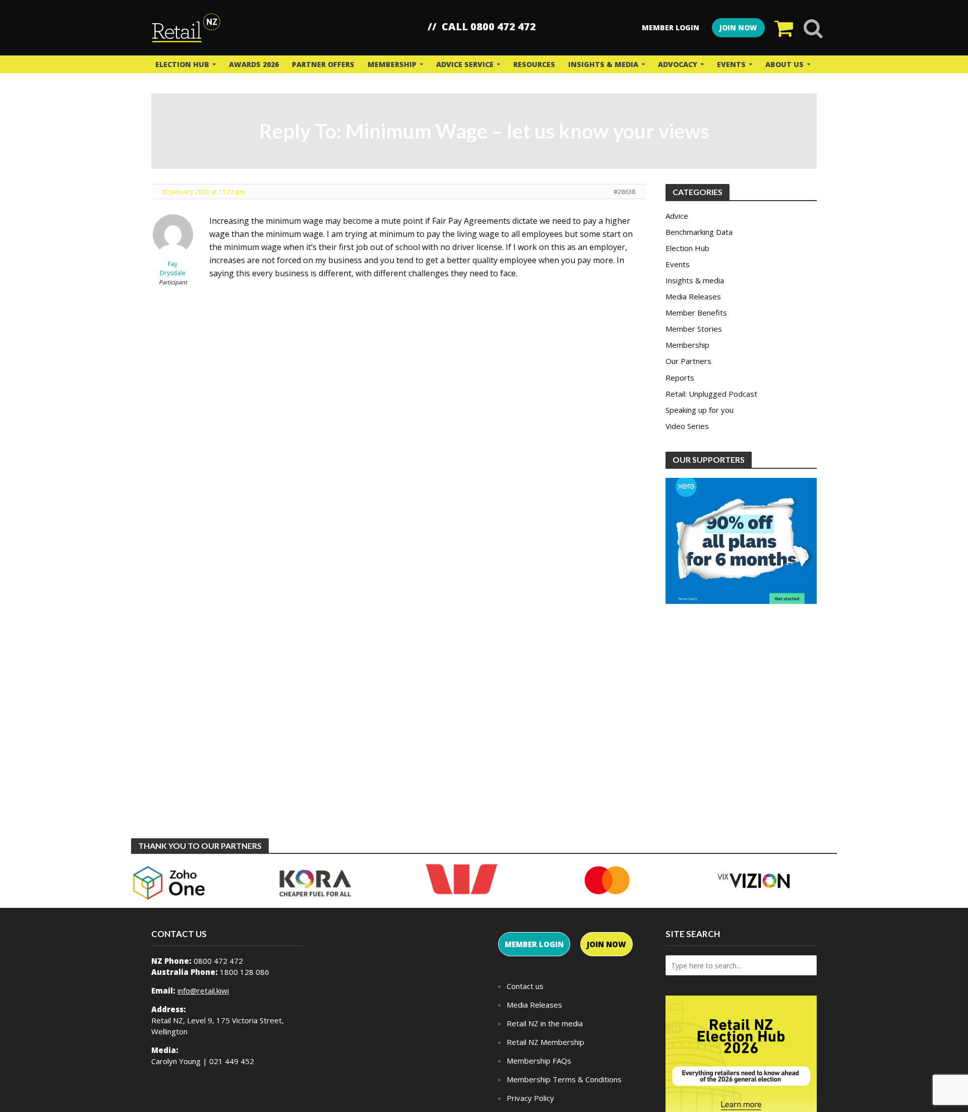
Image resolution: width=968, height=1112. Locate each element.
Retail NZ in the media (545, 1023)
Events (731, 64)
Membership (392, 64)
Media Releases (534, 1005)
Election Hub (182, 64)
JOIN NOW (738, 27)
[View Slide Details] (169, 883)
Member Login (670, 27)
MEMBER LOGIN (534, 944)
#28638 (624, 191)
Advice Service (465, 64)
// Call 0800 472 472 (482, 26)
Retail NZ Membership (545, 1042)
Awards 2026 (254, 64)
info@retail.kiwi (203, 990)
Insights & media (603, 64)
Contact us (525, 986)
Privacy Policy (530, 1098)
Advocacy (677, 64)
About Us (784, 64)
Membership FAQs (539, 1061)
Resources (534, 64)
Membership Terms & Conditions (564, 1079)
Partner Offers (323, 64)
